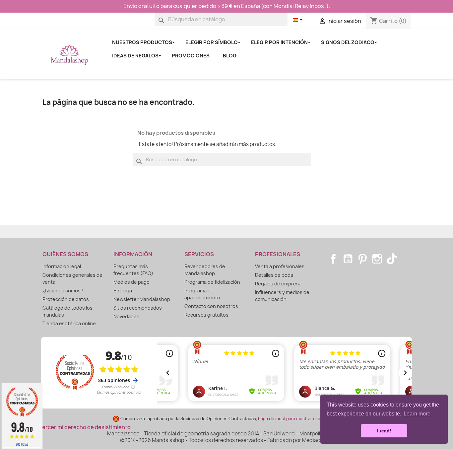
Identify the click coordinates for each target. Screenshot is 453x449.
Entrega (122, 290)
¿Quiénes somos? (62, 290)
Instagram (377, 258)
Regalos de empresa (278, 283)
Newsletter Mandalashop (141, 299)
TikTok (391, 258)
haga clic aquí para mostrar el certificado (299, 418)
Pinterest (362, 258)
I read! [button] (384, 430)
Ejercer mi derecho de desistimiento (84, 427)
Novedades (126, 316)
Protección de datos (65, 299)
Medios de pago (131, 282)
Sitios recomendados (137, 308)
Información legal (61, 266)
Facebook (333, 258)
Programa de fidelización (212, 282)
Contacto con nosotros (211, 306)
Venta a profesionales (279, 266)
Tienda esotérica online (69, 323)
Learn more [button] (417, 413)
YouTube (348, 258)
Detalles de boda (274, 275)
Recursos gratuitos (206, 315)
